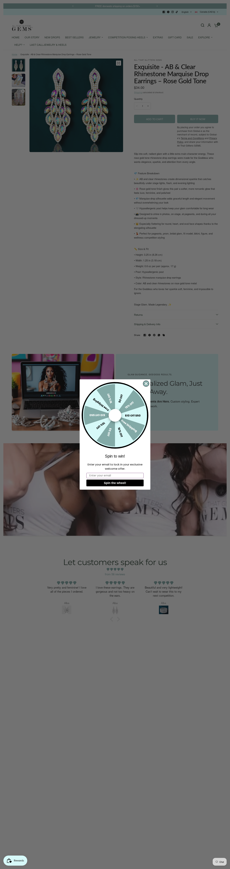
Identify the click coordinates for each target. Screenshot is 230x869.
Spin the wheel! (115, 483)
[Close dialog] (146, 384)
